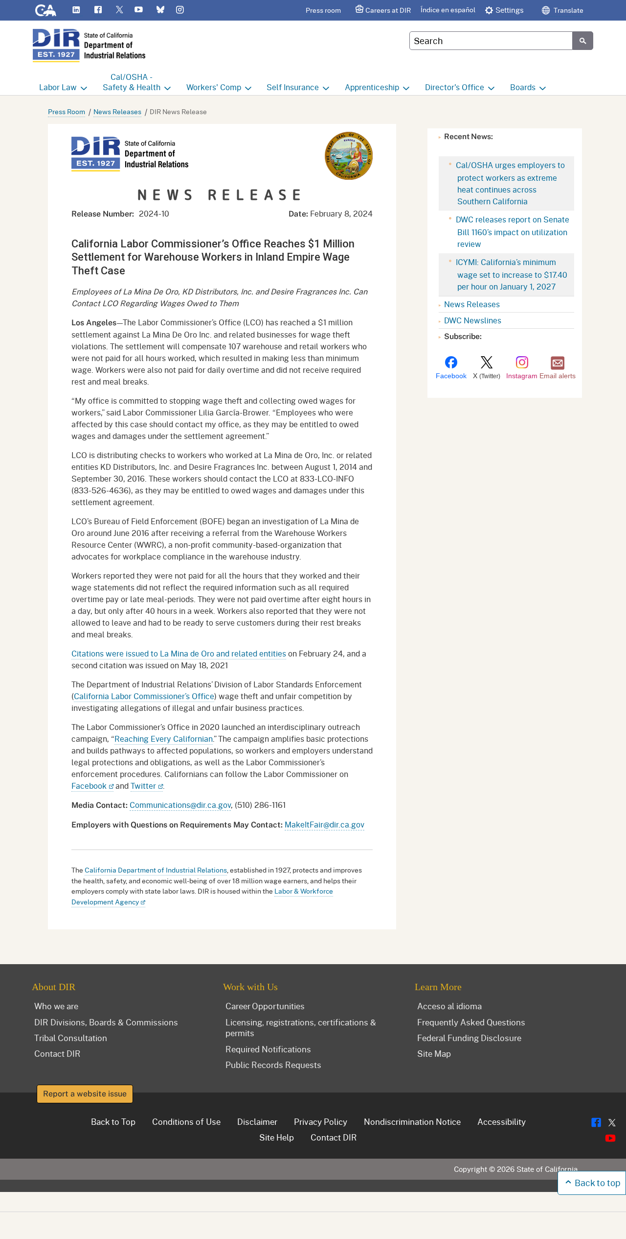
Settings (509, 9)
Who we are (56, 1006)
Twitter (143, 785)
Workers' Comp (213, 87)
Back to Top (113, 1121)
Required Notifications (268, 1049)
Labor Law (58, 87)
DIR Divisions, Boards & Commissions (106, 1022)
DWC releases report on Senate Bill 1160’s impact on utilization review (511, 231)
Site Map (434, 1053)
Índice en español (448, 9)
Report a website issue (85, 1093)
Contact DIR (57, 1053)
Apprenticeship (372, 87)
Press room (323, 10)
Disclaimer (257, 1121)
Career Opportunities (265, 1006)
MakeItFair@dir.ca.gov (324, 824)
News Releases (117, 111)
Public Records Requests (273, 1064)
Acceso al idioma (449, 1006)
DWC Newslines (472, 320)
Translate (567, 10)
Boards (523, 87)
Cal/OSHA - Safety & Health (131, 82)
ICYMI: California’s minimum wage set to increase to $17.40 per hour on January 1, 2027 (510, 274)
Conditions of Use (186, 1121)
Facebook (89, 785)
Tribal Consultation (70, 1038)
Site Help (276, 1137)
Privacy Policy (320, 1121)
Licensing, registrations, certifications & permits (300, 1027)
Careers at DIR (388, 10)
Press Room (66, 111)
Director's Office (454, 87)
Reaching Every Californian (163, 738)
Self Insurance (293, 87)
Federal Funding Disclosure (469, 1038)
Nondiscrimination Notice (412, 1121)
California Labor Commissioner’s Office (144, 696)
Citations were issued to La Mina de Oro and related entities (178, 653)
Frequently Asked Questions (471, 1022)
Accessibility (501, 1121)
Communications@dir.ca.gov (180, 804)
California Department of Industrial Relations (156, 870)
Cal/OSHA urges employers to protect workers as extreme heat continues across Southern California (509, 183)
